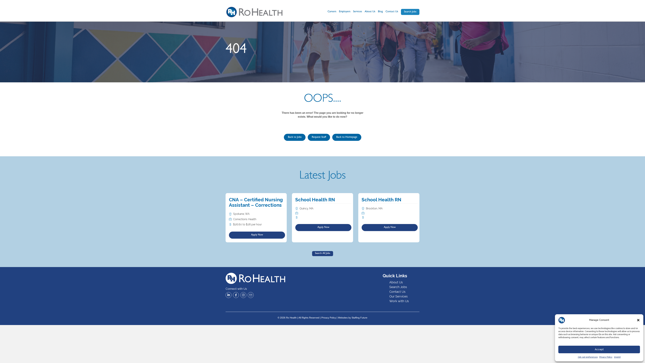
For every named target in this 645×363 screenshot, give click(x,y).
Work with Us (399, 301)
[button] (638, 320)
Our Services (398, 296)
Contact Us (391, 11)
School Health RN (315, 200)
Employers (344, 11)
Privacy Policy (605, 357)
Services (357, 11)
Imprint (617, 357)
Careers (332, 11)
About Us (370, 11)
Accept (599, 349)
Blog (380, 11)
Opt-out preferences (588, 357)
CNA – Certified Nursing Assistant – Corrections (256, 202)
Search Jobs (398, 287)
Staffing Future (359, 317)
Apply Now (257, 235)
